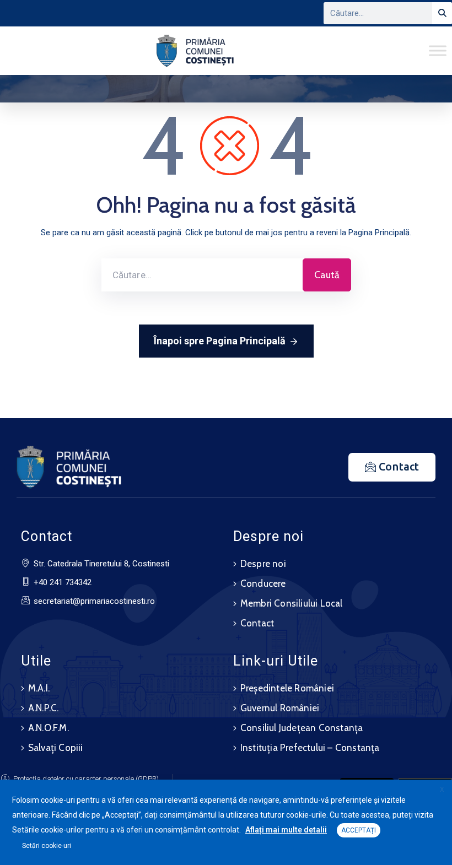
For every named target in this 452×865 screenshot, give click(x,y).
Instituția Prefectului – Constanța (310, 747)
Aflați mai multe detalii (286, 829)
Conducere (263, 583)
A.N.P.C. (43, 707)
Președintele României (287, 688)
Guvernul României (279, 707)
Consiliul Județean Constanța (301, 727)
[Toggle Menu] (437, 50)
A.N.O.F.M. (48, 727)
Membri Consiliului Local (291, 603)
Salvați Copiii (55, 747)
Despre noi (263, 563)
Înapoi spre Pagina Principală (220, 341)
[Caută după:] (202, 274)
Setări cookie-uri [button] (46, 846)
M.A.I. (39, 688)
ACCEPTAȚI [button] (358, 830)
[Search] (442, 13)
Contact (257, 623)
